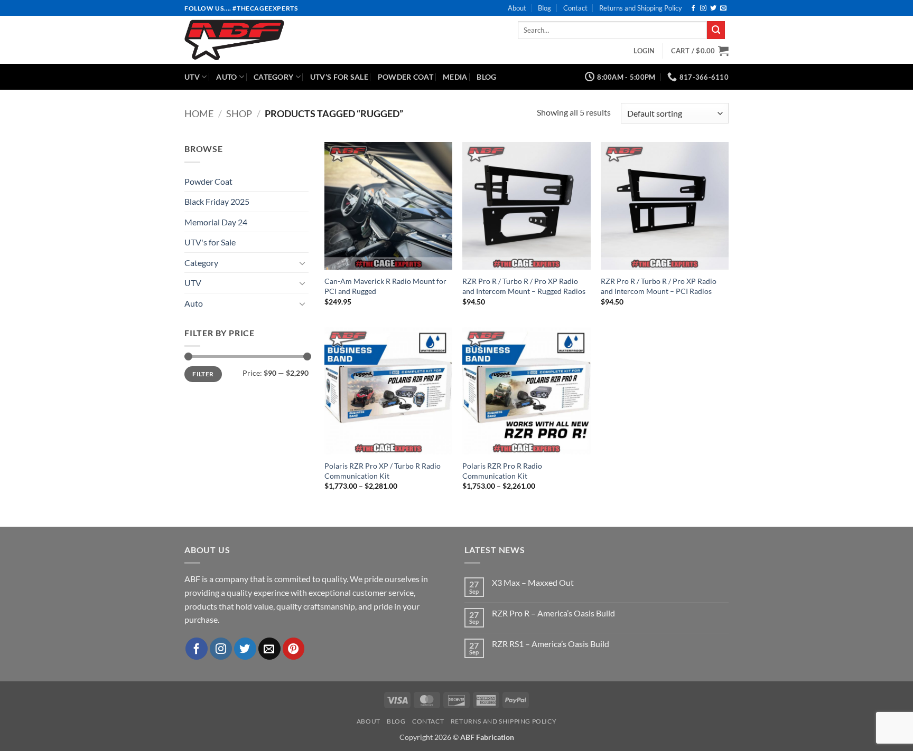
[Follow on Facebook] (693, 8)
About (517, 8)
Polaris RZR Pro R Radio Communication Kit (502, 470)
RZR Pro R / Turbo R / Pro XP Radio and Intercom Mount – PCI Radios (658, 286)
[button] (644, 50)
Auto (226, 76)
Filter (202, 374)
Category (273, 76)
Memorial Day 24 (215, 222)
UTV (192, 76)
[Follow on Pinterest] (294, 649)
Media (455, 76)
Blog (544, 8)
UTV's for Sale (210, 242)
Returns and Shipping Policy (640, 8)
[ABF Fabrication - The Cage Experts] (267, 40)
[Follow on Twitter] (713, 8)
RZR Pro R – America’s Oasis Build (553, 613)
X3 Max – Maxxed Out (533, 582)
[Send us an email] (723, 8)
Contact (575, 8)
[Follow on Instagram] (703, 8)
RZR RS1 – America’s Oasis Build (550, 644)
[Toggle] (302, 262)
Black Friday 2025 (216, 201)
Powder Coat (405, 76)
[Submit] (716, 30)
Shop (239, 113)
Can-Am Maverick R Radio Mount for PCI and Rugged (385, 286)
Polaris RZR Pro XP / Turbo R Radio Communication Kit (382, 470)
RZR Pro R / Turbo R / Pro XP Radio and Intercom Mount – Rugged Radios (523, 286)
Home (198, 113)
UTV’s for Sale (339, 76)
